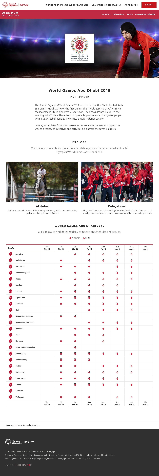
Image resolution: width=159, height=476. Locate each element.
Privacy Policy (10, 452)
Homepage (10, 425)
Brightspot (110, 455)
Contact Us (32, 452)
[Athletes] (42, 182)
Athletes (42, 206)
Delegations (117, 206)
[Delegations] (117, 182)
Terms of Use (22, 452)
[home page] (15, 5)
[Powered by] (23, 465)
